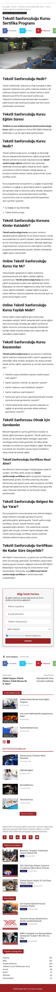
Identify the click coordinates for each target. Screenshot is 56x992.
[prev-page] (4, 742)
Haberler (23, 871)
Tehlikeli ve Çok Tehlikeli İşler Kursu (31, 7)
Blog (22, 856)
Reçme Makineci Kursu (29, 728)
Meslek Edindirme (9, 708)
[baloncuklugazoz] (4, 656)
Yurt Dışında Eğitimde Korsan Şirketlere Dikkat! (32, 904)
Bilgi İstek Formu (28, 594)
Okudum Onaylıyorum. (24, 636)
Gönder (28, 641)
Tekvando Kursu (26, 800)
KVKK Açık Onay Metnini (16, 636)
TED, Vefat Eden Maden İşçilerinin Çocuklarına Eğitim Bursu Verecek (34, 866)
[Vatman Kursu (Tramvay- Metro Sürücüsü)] (10, 759)
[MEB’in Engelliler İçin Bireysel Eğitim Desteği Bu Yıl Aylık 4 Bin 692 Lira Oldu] (10, 938)
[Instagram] (11, 837)
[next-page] (8, 742)
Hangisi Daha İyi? (26, 886)
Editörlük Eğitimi (26, 770)
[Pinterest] (24, 837)
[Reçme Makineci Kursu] (10, 732)
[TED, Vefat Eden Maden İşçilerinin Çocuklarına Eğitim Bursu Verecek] (10, 870)
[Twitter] (31, 837)
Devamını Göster (27, 814)
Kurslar (14, 7)
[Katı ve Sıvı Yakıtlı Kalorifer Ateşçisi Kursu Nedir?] (10, 717)
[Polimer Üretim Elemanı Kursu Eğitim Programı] (10, 703)
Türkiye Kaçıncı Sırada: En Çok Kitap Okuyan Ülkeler (35, 881)
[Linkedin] (18, 837)
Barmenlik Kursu (26, 785)
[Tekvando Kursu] (10, 803)
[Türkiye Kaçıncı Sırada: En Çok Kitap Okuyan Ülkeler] (10, 885)
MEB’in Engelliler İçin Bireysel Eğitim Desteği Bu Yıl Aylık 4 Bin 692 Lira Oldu (36, 935)
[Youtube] (37, 837)
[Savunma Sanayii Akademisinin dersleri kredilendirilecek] (10, 923)
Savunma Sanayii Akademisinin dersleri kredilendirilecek (34, 919)
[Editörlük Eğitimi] (10, 774)
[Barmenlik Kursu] (10, 789)
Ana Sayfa (6, 7)
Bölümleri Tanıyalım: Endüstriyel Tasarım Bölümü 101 (34, 851)
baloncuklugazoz (12, 657)
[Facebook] (5, 837)
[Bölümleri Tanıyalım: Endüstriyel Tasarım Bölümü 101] (10, 855)
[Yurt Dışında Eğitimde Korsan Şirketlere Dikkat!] (10, 908)
